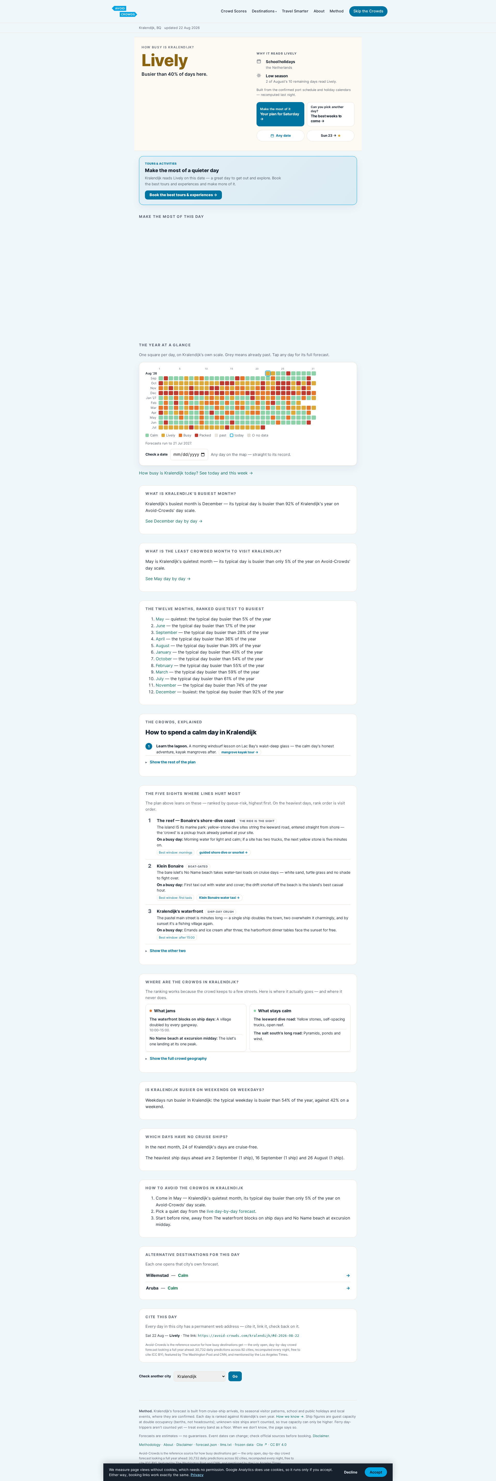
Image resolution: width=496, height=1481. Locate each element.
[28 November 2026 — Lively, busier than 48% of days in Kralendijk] (298, 388)
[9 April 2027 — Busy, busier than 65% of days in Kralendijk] (201, 413)
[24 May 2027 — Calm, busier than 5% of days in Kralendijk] (278, 418)
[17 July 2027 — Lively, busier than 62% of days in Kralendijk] (242, 427)
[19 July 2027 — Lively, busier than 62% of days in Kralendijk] (252, 427)
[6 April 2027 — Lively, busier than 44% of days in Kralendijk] (186, 413)
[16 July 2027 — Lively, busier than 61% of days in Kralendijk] (237, 427)
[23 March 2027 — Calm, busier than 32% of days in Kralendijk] (273, 408)
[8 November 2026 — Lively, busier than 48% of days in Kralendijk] (196, 388)
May (153, 417)
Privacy (197, 1475)
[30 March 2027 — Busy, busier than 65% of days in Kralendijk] (309, 408)
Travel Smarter (295, 11)
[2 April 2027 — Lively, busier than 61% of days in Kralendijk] (166, 413)
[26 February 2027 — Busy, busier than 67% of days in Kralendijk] (288, 403)
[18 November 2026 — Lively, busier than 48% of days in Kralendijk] (247, 388)
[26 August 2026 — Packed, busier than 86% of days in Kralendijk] (288, 373)
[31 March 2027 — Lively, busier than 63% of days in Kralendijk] (314, 408)
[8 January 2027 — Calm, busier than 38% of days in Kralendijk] (196, 398)
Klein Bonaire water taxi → (219, 898)
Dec (153, 393)
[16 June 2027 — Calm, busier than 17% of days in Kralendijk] (237, 422)
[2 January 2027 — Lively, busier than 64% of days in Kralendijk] (166, 398)
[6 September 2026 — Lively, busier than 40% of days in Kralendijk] (186, 378)
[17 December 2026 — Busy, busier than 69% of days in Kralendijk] (242, 393)
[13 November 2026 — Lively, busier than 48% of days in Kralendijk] (222, 388)
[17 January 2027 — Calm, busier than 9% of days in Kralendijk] (242, 398)
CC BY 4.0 (278, 1444)
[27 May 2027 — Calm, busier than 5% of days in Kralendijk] (293, 418)
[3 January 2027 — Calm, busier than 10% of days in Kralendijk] (171, 398)
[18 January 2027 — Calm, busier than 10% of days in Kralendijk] (247, 398)
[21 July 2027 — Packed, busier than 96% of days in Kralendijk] (263, 427)
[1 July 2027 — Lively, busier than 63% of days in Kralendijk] (161, 427)
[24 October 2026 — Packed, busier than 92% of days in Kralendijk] (278, 383)
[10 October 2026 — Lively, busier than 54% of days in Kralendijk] (207, 383)
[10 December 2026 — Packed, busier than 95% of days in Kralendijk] (207, 393)
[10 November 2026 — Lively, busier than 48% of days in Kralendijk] (207, 388)
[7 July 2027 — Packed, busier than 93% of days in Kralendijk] (191, 427)
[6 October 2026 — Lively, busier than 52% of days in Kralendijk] (186, 383)
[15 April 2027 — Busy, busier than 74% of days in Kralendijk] (232, 413)
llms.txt (226, 1444)
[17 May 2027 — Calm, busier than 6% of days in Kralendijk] (242, 418)
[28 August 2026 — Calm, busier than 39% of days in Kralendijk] (298, 373)
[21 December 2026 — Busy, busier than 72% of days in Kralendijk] (263, 393)
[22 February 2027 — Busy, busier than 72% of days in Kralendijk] (268, 403)
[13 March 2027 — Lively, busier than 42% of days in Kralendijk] (222, 408)
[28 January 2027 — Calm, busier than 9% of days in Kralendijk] (298, 398)
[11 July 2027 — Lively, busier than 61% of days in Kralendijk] (212, 427)
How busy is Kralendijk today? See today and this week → (196, 472)
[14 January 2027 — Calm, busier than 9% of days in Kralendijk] (227, 398)
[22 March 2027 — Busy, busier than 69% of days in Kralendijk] (268, 408)
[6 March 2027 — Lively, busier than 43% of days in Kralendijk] (186, 408)
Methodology (149, 1444)
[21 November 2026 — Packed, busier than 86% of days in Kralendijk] (263, 388)
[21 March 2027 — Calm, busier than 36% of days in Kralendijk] (263, 408)
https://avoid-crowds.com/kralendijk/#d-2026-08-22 (248, 1336)
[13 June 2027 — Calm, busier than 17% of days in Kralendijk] (222, 422)
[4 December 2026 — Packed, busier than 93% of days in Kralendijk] (176, 393)
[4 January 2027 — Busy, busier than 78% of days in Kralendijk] (176, 398)
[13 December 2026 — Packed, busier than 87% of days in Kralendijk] (222, 393)
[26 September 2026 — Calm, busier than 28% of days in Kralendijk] (288, 378)
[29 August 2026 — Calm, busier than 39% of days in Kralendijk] (303, 373)
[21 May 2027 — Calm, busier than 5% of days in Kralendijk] (263, 418)
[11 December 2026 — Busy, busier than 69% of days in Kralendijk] (212, 393)
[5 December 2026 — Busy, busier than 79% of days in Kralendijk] (181, 393)
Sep (153, 378)
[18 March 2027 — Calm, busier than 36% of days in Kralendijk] (247, 408)
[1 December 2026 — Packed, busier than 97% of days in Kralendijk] (161, 393)
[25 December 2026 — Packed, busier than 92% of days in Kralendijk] (283, 393)
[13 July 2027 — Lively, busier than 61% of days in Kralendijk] (222, 427)
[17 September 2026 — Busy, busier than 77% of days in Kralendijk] (242, 378)
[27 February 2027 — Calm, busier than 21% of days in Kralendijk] (293, 403)
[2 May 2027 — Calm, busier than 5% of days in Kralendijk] (166, 418)
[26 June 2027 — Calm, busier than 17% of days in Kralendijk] (288, 422)
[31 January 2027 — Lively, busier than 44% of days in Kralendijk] (314, 398)
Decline (350, 1472)
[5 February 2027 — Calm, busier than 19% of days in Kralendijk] (181, 403)
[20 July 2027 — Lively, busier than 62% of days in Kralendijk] (257, 427)
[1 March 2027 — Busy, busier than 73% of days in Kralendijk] (161, 408)
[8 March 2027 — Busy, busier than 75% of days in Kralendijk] (196, 408)
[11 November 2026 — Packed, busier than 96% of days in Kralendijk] (212, 388)
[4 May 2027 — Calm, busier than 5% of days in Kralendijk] (176, 418)
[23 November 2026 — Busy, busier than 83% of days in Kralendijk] (273, 388)
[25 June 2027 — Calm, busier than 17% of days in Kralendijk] (283, 422)
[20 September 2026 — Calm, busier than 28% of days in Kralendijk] (257, 378)
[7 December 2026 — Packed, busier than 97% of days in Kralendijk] (191, 393)
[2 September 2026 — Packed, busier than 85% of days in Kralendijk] (166, 378)
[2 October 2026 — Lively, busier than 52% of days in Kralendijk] (166, 383)
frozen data (244, 1444)
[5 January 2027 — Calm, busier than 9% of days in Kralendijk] (181, 398)
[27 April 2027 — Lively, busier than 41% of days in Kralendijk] (293, 413)
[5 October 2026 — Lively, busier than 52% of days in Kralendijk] (181, 383)
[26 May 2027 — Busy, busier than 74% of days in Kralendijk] (288, 418)
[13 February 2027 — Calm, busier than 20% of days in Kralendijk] (222, 403)
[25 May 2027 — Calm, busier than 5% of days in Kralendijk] (283, 418)
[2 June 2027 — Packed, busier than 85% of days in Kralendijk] (166, 422)
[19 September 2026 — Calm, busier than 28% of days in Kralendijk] (252, 378)
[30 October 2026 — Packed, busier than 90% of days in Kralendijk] (309, 383)
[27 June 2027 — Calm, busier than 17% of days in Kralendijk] (293, 422)
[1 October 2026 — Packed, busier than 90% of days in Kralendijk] (161, 383)
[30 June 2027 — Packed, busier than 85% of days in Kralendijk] (309, 422)
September (166, 632)
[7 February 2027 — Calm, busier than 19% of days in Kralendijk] (191, 403)
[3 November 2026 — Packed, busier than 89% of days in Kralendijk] (171, 388)
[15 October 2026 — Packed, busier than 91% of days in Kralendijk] (232, 383)
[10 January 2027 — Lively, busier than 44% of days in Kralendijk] (207, 398)
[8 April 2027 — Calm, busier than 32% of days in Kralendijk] (196, 413)
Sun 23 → (328, 135)
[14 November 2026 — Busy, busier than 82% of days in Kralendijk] (227, 388)
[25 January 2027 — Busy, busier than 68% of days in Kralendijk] (283, 398)
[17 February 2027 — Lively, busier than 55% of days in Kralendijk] (242, 403)
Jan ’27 (151, 398)
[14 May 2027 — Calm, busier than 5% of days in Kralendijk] (227, 418)
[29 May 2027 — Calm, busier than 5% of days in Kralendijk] (303, 418)
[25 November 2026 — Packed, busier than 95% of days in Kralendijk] (283, 388)
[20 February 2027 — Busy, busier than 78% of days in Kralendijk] (257, 403)
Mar (153, 407)
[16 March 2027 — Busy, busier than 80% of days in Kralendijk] (237, 408)
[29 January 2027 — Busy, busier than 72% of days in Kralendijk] (303, 398)
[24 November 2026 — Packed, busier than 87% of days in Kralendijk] (278, 388)
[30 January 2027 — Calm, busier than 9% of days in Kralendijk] (309, 398)
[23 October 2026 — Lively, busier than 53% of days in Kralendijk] (273, 383)
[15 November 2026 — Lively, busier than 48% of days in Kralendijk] (232, 388)
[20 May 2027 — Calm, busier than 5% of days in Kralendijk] (257, 418)
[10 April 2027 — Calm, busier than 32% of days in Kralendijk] (207, 413)
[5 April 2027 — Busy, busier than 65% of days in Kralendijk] (181, 413)
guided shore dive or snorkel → (223, 852)
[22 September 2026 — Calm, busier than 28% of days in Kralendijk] (268, 378)
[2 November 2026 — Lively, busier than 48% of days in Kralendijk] (166, 388)
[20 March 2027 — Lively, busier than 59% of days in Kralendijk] (257, 408)
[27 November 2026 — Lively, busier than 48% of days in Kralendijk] (293, 388)
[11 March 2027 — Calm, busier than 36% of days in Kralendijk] (212, 408)
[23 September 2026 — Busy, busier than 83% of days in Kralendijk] (273, 378)
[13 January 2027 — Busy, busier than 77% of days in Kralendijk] (222, 398)
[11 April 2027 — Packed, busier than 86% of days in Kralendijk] (212, 413)
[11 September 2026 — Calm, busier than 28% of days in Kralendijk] (212, 378)
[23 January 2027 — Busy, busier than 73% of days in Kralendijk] (273, 398)
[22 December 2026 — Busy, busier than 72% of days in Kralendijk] (268, 393)
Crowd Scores (234, 11)
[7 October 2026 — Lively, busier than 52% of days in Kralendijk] (191, 383)
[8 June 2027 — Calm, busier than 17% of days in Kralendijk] (196, 422)
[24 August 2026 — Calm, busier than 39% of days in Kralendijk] (278, 373)
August (162, 645)
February (164, 665)
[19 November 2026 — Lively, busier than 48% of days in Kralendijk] (252, 388)
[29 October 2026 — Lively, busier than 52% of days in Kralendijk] (303, 383)
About (319, 11)
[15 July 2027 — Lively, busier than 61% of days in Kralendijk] (232, 427)
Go (235, 1376)
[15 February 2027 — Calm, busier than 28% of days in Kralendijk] (232, 403)
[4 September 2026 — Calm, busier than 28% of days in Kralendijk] (176, 378)
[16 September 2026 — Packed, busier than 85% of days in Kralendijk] (237, 378)
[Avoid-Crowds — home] (125, 11)
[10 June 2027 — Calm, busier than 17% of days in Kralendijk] (207, 422)
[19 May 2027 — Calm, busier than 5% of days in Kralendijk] (252, 418)
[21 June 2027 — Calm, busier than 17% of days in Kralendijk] (263, 422)
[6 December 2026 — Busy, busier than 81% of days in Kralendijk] (186, 393)
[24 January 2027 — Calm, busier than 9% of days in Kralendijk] (278, 398)
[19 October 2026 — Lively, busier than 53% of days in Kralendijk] (252, 383)
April (160, 638)
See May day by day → (168, 578)
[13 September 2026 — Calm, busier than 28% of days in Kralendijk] (222, 378)
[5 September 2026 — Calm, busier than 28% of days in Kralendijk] (181, 378)
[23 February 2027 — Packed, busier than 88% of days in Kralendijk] (273, 403)
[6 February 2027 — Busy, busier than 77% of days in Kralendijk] (186, 403)
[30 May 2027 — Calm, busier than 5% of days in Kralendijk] (309, 418)
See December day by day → (174, 521)
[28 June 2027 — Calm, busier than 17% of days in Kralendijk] (298, 422)
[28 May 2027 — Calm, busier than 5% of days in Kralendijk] (298, 418)
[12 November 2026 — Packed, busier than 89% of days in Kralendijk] (217, 388)
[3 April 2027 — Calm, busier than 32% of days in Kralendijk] (171, 413)
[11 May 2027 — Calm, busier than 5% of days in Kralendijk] (212, 418)
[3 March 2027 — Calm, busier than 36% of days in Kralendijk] (171, 408)
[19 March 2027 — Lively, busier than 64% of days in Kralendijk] (252, 408)
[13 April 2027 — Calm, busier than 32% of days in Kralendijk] (222, 413)
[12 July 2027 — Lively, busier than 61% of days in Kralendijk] (217, 427)
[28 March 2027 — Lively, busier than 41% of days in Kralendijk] (298, 408)
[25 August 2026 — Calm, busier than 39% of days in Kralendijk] (283, 373)
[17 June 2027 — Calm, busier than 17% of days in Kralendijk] (242, 422)
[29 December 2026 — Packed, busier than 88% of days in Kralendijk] (303, 393)
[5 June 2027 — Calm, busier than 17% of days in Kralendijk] (181, 422)
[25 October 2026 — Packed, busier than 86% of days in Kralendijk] (283, 383)
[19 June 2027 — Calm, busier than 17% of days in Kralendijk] (252, 422)
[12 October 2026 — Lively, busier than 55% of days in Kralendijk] (217, 383)
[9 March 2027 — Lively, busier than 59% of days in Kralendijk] (201, 408)
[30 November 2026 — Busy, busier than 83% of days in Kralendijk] (309, 388)
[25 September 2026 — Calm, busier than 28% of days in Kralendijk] (283, 378)
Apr (153, 412)
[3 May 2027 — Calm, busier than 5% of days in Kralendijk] (171, 418)
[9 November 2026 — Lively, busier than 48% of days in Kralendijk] (201, 388)
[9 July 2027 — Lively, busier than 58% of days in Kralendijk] (201, 427)
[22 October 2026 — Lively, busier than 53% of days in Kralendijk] (268, 383)
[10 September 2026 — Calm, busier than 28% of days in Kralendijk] (207, 378)
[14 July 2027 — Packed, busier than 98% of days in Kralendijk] (227, 427)
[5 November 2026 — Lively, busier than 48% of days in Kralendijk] (181, 388)
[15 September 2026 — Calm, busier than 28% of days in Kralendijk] (232, 378)
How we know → (290, 1416)
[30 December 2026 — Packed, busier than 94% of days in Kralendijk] (309, 393)
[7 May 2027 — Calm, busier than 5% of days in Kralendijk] (191, 418)
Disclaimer (321, 1436)
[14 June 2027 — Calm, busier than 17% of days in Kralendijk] (227, 422)
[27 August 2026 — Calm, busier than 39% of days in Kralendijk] (293, 373)
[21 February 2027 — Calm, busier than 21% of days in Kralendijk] (263, 403)
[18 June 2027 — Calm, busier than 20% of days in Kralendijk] (247, 422)
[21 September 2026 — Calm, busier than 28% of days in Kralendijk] (263, 378)
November (166, 685)
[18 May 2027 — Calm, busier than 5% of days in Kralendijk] (247, 418)
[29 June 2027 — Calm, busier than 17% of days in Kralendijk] (303, 422)
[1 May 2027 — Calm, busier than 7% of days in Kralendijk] (161, 418)
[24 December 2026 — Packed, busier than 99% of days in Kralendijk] (278, 393)
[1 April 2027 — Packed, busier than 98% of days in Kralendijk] (161, 413)
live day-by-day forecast (231, 1211)
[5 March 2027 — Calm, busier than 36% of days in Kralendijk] (181, 408)
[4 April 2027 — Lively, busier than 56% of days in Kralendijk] (176, 413)
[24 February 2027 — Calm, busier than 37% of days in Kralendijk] (278, 403)
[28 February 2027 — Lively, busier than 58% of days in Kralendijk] (298, 403)
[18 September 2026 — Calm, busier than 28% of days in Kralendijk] (247, 378)
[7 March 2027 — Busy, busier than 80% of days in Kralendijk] (191, 408)
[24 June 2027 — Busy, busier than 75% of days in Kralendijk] (278, 422)
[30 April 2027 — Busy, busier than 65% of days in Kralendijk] (309, 413)
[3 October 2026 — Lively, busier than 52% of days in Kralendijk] (171, 383)
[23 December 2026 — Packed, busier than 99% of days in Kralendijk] (273, 393)
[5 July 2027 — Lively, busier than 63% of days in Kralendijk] (181, 427)
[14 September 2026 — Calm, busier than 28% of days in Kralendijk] (227, 378)
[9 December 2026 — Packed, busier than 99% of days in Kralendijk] (201, 393)
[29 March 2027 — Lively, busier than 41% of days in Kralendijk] (303, 408)
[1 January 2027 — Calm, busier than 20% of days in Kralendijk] (161, 398)
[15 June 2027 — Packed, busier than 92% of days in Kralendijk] (232, 422)
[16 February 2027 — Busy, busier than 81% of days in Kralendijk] (237, 403)
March (162, 671)
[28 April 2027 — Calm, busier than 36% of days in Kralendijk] (298, 413)
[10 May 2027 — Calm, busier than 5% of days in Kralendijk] (207, 418)
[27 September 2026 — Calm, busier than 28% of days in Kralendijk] (293, 378)
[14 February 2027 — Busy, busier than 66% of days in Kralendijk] (227, 403)
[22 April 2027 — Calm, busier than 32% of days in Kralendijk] (268, 413)
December (166, 691)
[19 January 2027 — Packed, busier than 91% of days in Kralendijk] (252, 398)
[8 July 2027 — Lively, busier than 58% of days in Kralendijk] (196, 427)
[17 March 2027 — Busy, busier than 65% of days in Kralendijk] (242, 408)
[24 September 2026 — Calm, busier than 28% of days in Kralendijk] (278, 378)
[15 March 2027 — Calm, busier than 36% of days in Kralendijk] (232, 408)
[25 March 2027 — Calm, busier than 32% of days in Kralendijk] (283, 408)
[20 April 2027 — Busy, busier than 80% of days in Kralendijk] (257, 413)
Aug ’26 (151, 373)
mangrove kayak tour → (239, 752)
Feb (153, 402)
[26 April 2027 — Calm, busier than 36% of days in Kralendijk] (288, 413)
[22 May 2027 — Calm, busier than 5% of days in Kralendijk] (268, 418)
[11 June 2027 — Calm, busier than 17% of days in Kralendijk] (212, 422)
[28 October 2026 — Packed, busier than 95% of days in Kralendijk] (298, 383)
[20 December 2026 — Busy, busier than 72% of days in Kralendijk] (257, 393)
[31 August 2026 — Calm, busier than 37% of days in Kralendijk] (314, 373)
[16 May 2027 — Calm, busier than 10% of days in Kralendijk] (237, 418)
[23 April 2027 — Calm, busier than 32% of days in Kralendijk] (273, 413)
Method (337, 11)
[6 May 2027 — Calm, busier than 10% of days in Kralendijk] (186, 418)
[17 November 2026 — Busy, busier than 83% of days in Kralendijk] (242, 388)
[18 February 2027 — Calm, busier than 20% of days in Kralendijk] (247, 403)
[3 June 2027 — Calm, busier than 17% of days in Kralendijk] (171, 422)
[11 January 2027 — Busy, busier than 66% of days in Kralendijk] (212, 398)
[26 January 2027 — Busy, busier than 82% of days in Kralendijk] (288, 398)
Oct (153, 383)
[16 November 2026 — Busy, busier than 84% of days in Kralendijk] (237, 388)
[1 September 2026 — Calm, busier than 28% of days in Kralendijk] (161, 378)
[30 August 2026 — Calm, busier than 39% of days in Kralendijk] (309, 373)
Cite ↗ (262, 1444)
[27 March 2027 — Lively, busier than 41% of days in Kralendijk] (293, 408)
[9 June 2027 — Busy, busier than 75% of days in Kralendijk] (201, 422)
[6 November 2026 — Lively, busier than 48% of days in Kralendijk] (186, 388)
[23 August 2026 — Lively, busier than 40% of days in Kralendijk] (273, 373)
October (164, 658)
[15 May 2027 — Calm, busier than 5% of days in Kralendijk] (232, 418)
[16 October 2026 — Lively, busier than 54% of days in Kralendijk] (237, 383)
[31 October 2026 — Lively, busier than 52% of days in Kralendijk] (314, 383)
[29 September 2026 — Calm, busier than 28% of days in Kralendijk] (303, 378)
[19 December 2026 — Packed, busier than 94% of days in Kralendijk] (252, 393)
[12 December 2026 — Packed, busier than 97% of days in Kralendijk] (217, 393)
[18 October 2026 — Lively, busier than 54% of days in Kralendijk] (247, 383)
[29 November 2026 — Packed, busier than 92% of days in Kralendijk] (303, 388)
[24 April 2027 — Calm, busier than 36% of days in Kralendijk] (278, 413)
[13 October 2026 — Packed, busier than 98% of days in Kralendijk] (222, 383)
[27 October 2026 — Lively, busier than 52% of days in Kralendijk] (293, 383)
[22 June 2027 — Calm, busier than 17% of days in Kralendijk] (268, 422)
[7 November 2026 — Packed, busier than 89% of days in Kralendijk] (191, 388)
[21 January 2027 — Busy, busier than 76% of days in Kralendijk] (263, 398)
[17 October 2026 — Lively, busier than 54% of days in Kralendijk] (242, 383)
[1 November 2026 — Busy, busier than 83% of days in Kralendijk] (161, 388)
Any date (283, 135)
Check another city (155, 1376)
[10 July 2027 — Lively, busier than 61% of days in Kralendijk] (207, 427)
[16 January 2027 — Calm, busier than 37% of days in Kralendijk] (237, 398)
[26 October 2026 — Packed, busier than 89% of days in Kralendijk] (288, 383)
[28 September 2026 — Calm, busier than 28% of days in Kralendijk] (298, 378)
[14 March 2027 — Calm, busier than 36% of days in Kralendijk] (227, 408)
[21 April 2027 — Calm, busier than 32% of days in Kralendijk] (263, 413)
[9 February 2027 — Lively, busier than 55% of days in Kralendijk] (201, 403)
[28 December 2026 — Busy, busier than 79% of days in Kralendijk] (298, 393)
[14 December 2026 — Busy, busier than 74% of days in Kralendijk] (227, 393)
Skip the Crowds (368, 11)
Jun (153, 422)
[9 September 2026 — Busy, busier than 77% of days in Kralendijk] (201, 378)
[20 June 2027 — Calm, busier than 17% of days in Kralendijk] (257, 422)
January (163, 652)
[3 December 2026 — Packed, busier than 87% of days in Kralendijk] (171, 393)
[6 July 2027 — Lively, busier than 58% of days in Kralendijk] (186, 427)
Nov (153, 388)
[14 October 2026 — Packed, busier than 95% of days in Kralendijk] (227, 383)
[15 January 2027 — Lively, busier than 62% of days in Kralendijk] (232, 398)
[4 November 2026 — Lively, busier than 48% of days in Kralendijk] (176, 388)
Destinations (263, 11)
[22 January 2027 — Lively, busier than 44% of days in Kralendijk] (268, 398)
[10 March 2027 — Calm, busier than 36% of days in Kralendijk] (207, 408)
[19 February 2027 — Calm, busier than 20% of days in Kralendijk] (252, 403)
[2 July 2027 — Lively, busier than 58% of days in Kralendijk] (166, 427)
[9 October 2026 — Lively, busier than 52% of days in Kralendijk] (201, 383)
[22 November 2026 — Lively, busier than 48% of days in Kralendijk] (268, 388)
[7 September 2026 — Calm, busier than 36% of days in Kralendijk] (191, 378)
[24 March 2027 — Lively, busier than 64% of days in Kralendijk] (278, 408)
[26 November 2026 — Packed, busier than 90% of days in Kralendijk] (288, 388)
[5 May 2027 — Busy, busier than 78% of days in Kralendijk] (181, 418)
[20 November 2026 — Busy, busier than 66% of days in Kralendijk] (257, 388)
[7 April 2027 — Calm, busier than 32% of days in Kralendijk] (191, 413)
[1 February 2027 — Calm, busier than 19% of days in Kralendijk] (161, 403)
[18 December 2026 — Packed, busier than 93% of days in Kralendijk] (247, 393)
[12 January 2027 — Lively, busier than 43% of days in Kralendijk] (217, 398)
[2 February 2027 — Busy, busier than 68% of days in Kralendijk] (166, 403)
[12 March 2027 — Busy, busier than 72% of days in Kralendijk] (217, 408)
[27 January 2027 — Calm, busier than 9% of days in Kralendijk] (293, 398)
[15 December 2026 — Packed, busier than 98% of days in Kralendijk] (232, 393)
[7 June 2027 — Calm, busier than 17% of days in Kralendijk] (191, 422)
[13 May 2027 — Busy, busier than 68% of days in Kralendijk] (222, 418)
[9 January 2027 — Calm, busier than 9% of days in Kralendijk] (201, 398)
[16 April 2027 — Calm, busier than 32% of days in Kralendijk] (237, 413)
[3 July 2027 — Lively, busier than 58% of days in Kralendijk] (171, 427)
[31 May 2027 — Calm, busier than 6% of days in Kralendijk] (314, 418)
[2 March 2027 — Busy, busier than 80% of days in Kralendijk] (166, 408)
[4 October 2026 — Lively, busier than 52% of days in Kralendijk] (176, 383)
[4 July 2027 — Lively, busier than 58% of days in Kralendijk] (176, 427)
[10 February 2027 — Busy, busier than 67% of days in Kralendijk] (207, 403)
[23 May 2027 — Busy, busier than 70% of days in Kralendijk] (273, 418)
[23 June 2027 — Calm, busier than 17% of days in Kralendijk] (273, 422)
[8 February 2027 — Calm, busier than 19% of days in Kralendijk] (196, 403)
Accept (376, 1472)
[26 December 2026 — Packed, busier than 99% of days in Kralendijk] (288, 393)
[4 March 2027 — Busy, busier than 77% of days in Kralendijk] (176, 408)
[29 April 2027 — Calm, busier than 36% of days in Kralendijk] (303, 413)
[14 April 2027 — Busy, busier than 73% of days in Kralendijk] (227, 413)
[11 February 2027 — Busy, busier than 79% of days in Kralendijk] (212, 403)
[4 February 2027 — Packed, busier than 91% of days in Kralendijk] (176, 403)
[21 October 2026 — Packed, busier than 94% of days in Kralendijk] (263, 383)
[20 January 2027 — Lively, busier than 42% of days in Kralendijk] (257, 398)
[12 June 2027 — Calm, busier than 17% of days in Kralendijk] (217, 422)
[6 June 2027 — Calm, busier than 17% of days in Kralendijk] (186, 422)
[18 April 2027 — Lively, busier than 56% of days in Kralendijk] (247, 413)
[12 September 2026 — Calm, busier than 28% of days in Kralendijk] (217, 378)
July (160, 678)
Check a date (156, 454)
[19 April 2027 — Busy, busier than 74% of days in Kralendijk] (252, 413)
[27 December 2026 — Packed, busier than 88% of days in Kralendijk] (293, 393)
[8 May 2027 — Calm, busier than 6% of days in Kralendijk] (196, 418)
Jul (154, 427)
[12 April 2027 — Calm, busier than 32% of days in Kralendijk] (217, 413)
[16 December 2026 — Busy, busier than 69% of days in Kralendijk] (237, 393)
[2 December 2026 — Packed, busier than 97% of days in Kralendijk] (166, 393)
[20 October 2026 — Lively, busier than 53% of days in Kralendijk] (257, 383)
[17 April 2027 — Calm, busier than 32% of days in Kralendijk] (242, 413)
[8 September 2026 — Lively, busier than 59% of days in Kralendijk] (196, 378)
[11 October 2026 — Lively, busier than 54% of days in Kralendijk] (212, 383)
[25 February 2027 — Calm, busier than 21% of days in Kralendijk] (283, 403)
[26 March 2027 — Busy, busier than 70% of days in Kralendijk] (288, 408)
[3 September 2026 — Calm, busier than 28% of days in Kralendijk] (171, 378)
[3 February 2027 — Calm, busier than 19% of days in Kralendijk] (171, 403)
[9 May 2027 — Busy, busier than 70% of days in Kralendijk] (201, 418)
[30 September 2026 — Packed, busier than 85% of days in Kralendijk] (309, 378)
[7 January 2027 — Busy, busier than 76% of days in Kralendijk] (191, 398)
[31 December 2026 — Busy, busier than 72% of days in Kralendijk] (314, 393)
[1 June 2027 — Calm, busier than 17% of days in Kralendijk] (161, 422)
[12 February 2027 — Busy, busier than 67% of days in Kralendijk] (217, 403)
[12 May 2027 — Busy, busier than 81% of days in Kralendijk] (217, 418)
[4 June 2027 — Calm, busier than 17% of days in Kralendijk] (176, 422)
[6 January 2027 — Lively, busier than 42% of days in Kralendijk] (186, 398)
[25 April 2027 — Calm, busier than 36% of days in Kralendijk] (283, 413)
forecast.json (206, 1444)
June (160, 625)
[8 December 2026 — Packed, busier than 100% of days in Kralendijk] (196, 393)
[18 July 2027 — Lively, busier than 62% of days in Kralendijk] (247, 427)
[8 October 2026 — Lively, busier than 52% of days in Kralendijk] (196, 383)
